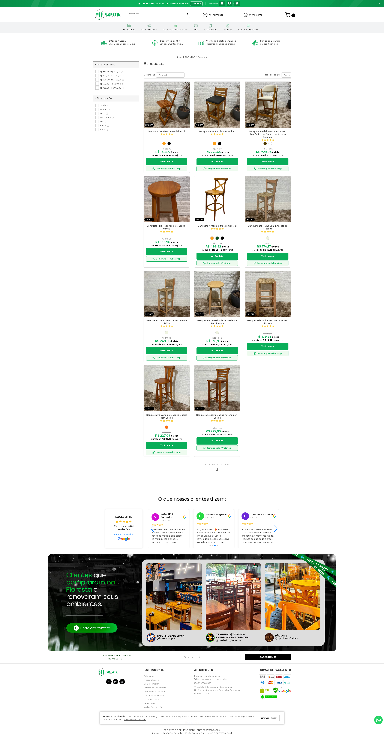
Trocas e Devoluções (154, 695)
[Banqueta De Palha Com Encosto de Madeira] (268, 199)
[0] (288, 14)
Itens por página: (273, 75)
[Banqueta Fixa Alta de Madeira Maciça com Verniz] (167, 388)
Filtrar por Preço (106, 64)
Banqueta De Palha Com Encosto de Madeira (267, 227)
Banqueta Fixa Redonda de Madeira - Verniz (166, 227)
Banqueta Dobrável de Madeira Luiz (166, 131)
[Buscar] (187, 13)
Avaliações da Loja (153, 707)
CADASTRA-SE (267, 657)
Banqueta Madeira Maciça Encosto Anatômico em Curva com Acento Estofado (267, 134)
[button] (192, 3)
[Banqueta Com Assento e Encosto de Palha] (167, 294)
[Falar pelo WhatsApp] (378, 720)
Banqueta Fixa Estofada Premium (217, 131)
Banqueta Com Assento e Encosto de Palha (166, 322)
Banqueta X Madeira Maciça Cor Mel (217, 226)
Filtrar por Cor (105, 98)
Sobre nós (149, 676)
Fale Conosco (150, 703)
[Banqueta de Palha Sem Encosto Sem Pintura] (268, 294)
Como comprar (151, 684)
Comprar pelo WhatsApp (168, 168)
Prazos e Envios (151, 680)
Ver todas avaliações (124, 534)
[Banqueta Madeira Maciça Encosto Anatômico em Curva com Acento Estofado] (268, 105)
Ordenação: (150, 75)
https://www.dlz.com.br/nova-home (213, 679)
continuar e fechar (268, 718)
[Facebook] (108, 682)
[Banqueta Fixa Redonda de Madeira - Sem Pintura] (217, 294)
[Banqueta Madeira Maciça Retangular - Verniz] (217, 388)
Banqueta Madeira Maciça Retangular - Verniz (217, 416)
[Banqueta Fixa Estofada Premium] (217, 105)
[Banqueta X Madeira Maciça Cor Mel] (217, 199)
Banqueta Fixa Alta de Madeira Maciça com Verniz (166, 416)
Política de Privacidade (135, 719)
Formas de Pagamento (155, 687)
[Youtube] (122, 682)
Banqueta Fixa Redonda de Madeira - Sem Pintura (217, 322)
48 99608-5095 (203, 683)
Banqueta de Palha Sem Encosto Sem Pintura (267, 322)
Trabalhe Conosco (152, 699)
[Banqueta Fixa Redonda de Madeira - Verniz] (167, 199)
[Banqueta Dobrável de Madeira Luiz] (167, 105)
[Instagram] (115, 682)
